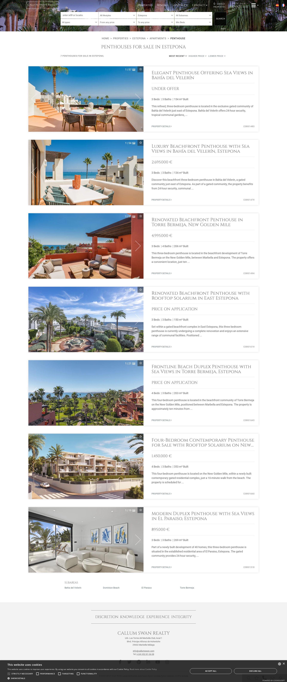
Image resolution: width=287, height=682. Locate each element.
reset (223, 28)
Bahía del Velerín (73, 587)
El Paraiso (147, 587)
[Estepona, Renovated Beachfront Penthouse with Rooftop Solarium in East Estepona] (143, 319)
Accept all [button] (210, 671)
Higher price (197, 56)
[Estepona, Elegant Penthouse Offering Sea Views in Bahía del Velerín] (143, 99)
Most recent (177, 56)
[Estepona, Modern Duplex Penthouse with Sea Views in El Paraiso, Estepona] (143, 540)
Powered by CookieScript (273, 680)
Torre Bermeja (187, 587)
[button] (32, 99)
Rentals (162, 5)
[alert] (143, 671)
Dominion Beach (111, 587)
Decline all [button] (255, 671)
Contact (198, 5)
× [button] (284, 664)
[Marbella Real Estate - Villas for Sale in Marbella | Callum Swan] (42, 5)
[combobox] (117, 15)
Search (220, 19)
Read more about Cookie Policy (143, 669)
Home (105, 38)
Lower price (216, 56)
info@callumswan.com (143, 651)
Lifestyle (179, 5)
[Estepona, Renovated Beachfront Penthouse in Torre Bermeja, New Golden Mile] (143, 246)
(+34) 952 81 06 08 (145, 654)
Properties (145, 5)
